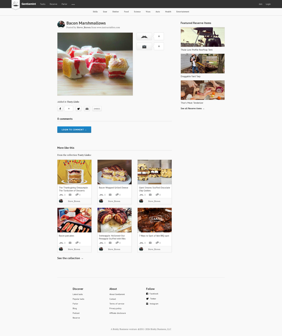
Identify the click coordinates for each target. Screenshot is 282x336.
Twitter (153, 299)
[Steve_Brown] (61, 27)
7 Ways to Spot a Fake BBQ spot (154, 235)
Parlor (64, 4)
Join (260, 4)
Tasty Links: (84, 154)
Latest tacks (78, 294)
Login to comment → (74, 129)
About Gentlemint (117, 294)
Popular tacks (78, 299)
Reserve (53, 4)
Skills (95, 11)
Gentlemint (24, 5)
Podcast (76, 313)
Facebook (154, 294)
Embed (97, 109)
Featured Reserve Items (196, 23)
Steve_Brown (74, 201)
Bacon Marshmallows (86, 23)
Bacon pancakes (66, 235)
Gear (105, 11)
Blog (75, 308)
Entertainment (182, 11)
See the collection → (70, 258)
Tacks (42, 4)
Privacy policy (115, 308)
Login (268, 4)
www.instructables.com (108, 27)
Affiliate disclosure (117, 313)
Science (137, 11)
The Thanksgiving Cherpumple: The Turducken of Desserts (73, 189)
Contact (112, 299)
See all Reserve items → (193, 108)
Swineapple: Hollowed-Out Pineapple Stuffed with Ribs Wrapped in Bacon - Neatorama (113, 238)
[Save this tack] (144, 46)
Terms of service (116, 303)
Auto (158, 11)
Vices (148, 11)
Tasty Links (73, 101)
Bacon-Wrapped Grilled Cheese (113, 187)
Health (168, 11)
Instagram (154, 304)
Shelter (115, 11)
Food (126, 11)
